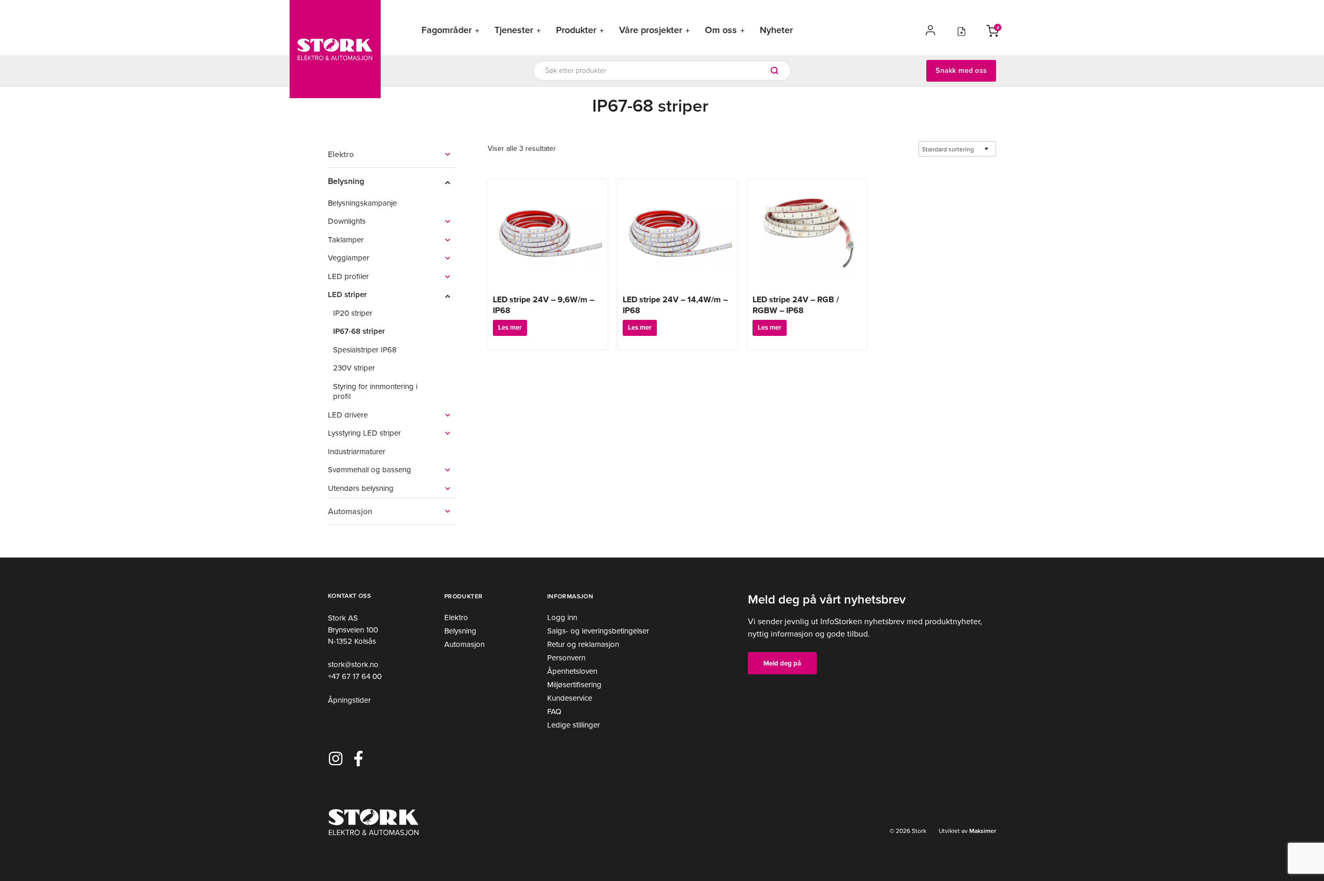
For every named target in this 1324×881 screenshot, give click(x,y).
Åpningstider (349, 700)
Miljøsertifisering (574, 684)
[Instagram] (335, 758)
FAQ (554, 711)
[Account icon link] (930, 30)
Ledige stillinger (573, 725)
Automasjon (464, 644)
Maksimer (982, 831)
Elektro (456, 617)
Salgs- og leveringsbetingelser (598, 631)
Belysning (460, 631)
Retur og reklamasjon (583, 644)
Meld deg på (782, 663)
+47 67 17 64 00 (355, 676)
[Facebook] (358, 758)
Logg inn (562, 617)
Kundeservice (569, 698)
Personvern (566, 657)
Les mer (510, 327)
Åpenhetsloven (572, 671)
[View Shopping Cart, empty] (992, 30)
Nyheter (776, 30)
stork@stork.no (353, 664)
